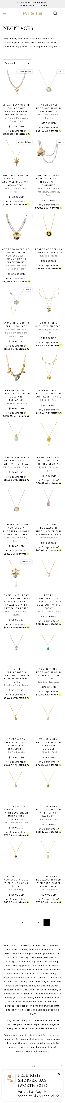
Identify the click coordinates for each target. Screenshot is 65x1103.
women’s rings (23, 1051)
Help (32, 1066)
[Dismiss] (59, 1074)
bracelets (43, 1051)
